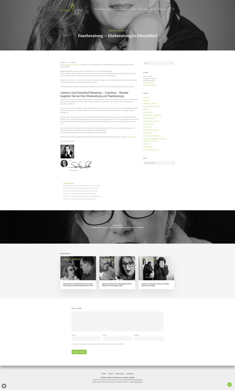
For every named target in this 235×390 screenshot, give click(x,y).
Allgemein (146, 97)
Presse (104, 373)
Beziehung (146, 100)
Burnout (145, 109)
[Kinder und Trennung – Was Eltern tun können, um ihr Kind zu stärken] (117, 227)
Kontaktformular (131, 137)
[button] (4, 386)
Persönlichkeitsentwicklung (152, 136)
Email (105, 335)
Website (136, 335)
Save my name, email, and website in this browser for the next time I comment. (98, 344)
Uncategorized (148, 147)
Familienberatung (149, 118)
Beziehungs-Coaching (150, 103)
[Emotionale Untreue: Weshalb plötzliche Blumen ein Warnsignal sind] (117, 272)
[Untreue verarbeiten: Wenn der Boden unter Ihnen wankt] (156, 272)
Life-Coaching (147, 127)
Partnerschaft (147, 133)
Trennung (146, 144)
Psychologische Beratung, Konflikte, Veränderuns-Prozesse (154, 140)
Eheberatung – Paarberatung (152, 115)
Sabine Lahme (68, 183)
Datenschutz (120, 373)
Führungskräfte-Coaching (151, 121)
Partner (110, 373)
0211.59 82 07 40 (137, 382)
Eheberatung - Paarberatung (117, 30)
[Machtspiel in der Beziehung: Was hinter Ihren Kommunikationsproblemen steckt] (78, 272)
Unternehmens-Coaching (151, 150)
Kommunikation (148, 124)
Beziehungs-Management (151, 106)
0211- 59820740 (148, 83)
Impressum (130, 373)
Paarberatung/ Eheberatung (72, 65)
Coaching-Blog (148, 112)
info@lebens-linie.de (149, 85)
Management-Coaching (150, 130)
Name (74, 335)
